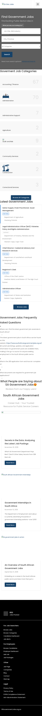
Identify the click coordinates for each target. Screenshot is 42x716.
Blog (5, 673)
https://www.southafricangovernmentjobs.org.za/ (24, 343)
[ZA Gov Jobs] (8, 1)
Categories (6, 41)
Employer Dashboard (11, 651)
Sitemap (7, 679)
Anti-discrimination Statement (14, 697)
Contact (7, 676)
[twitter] (10, 712)
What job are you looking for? (13, 25)
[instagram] (13, 712)
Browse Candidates (10, 648)
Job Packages (8, 658)
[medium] (17, 712)
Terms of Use (8, 691)
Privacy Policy (8, 688)
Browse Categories (10, 633)
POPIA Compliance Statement (14, 694)
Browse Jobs (22, 307)
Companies (8, 670)
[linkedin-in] (7, 712)
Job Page (7, 667)
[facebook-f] (3, 712)
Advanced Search (28, 61)
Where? (5, 33)
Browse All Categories (21, 198)
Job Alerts (7, 639)
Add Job (6, 654)
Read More (10, 463)
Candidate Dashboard (11, 636)
